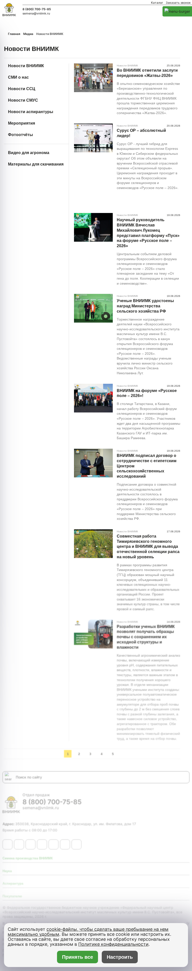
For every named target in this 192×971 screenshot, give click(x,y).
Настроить (120, 957)
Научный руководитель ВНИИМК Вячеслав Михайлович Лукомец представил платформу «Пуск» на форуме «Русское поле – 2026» (148, 233)
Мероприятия (21, 123)
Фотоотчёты (20, 135)
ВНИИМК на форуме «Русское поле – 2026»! (147, 393)
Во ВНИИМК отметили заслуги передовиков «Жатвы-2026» (147, 73)
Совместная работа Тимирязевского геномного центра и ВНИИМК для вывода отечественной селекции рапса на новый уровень (148, 546)
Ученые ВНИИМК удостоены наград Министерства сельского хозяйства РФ (145, 306)
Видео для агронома (28, 153)
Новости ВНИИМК (26, 66)
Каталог (157, 2)
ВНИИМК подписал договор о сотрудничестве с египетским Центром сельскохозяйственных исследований (146, 465)
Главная (14, 34)
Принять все (77, 957)
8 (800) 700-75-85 (36, 9)
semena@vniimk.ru (36, 13)
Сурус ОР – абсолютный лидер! (141, 133)
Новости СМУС (23, 100)
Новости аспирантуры (30, 112)
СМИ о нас (18, 77)
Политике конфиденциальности (113, 944)
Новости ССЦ (21, 89)
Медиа (28, 34)
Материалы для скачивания (36, 164)
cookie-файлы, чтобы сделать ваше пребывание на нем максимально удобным (88, 932)
